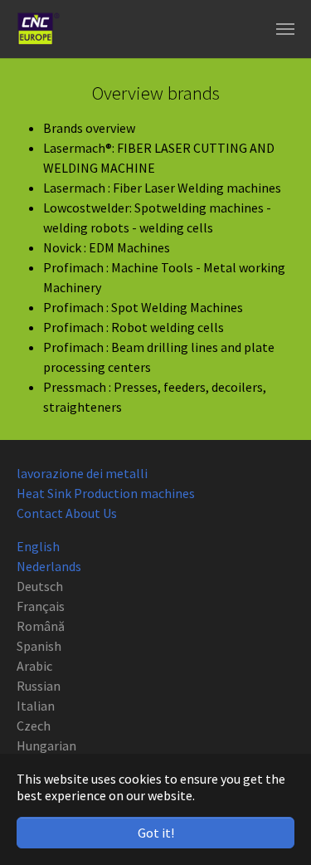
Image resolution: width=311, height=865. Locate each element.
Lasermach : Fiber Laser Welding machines (162, 187)
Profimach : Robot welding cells (133, 327)
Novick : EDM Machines (106, 247)
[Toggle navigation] (285, 29)
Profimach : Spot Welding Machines (143, 307)
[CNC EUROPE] (38, 29)
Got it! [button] (156, 832)
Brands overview (89, 128)
